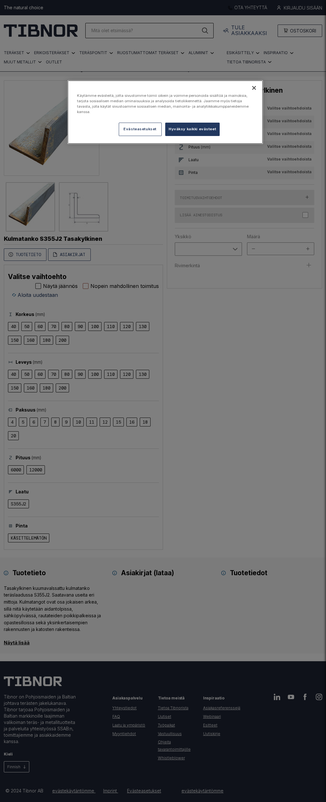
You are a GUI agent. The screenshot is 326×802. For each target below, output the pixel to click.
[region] (165, 112)
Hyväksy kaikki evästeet (192, 129)
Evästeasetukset (140, 129)
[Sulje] (254, 88)
